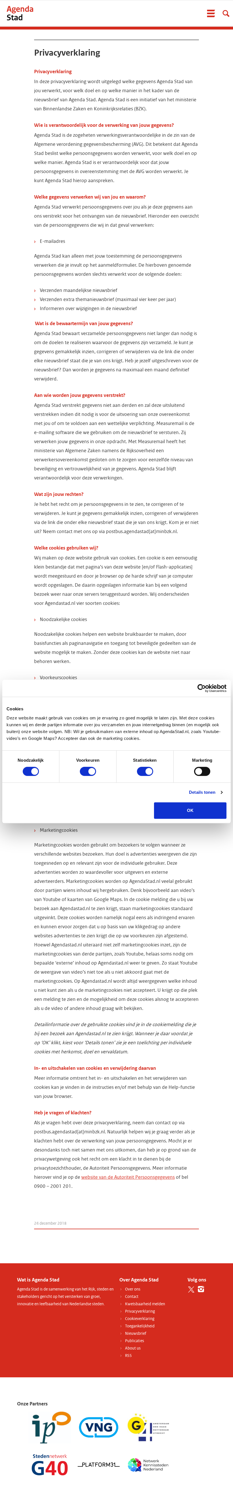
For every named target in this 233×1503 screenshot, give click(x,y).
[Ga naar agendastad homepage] (20, 12)
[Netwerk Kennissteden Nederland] (148, 1464)
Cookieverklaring (139, 1318)
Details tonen (202, 792)
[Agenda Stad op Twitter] (191, 1289)
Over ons (132, 1289)
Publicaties (134, 1340)
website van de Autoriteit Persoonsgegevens (128, 1177)
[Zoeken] (226, 13)
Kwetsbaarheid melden (145, 1304)
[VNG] (99, 1427)
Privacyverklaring (140, 1311)
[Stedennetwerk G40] (49, 1464)
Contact (131, 1296)
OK (190, 810)
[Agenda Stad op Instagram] (201, 1289)
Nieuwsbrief (135, 1333)
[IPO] (49, 1427)
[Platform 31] (99, 1464)
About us (133, 1348)
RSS (128, 1355)
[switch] (88, 771)
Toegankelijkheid (140, 1326)
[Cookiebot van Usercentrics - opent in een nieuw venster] (201, 688)
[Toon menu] (211, 13)
